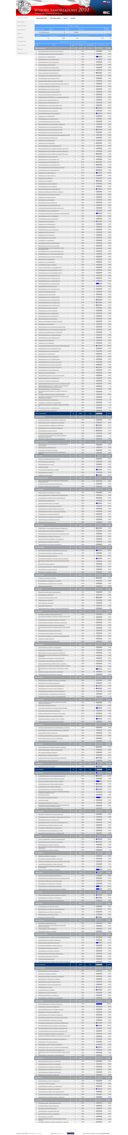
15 (36, 89)
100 (36, 318)
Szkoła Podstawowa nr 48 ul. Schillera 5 (47, 183)
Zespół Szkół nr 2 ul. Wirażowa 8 (46, 324)
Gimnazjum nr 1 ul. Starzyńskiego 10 (47, 197)
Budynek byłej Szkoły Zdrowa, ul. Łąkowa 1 (48, 503)
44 (36, 167)
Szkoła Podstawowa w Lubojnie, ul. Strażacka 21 (49, 647)
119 (36, 370)
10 (36, 75)
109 (36, 343)
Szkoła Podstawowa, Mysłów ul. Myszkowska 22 (49, 984)
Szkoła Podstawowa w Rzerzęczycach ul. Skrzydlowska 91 (52, 511)
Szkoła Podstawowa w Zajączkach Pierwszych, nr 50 (50, 830)
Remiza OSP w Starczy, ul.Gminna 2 (46, 766)
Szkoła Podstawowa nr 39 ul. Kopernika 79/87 (49, 91)
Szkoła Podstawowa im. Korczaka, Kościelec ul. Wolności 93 (52, 757)
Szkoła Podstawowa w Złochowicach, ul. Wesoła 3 (50, 886)
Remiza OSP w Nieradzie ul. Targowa (47, 705)
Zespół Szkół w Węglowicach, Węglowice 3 (48, 948)
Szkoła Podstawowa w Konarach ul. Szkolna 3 (49, 519)
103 (36, 326)
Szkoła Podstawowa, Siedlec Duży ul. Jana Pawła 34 (50, 998)
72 (36, 243)
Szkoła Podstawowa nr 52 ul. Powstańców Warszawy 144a (51, 326)
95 (36, 305)
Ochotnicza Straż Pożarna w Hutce (46, 959)
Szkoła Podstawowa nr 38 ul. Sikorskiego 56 (48, 159)
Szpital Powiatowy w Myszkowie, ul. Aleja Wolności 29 (51, 1055)
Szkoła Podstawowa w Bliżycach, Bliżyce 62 (48, 1074)
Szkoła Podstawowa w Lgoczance (46, 464)
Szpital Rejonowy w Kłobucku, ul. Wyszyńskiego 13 (50, 808)
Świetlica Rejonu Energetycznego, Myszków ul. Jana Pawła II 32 (53, 1047)
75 (36, 251)
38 (36, 151)
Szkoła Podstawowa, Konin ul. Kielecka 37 (48, 760)
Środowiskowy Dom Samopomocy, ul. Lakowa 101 (50, 332)
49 (36, 180)
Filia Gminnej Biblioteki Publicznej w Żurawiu (49, 458)
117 (36, 364)
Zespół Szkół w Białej (43, 800)
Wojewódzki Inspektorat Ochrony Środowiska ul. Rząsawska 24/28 (53, 213)
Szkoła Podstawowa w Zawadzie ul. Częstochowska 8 (50, 516)
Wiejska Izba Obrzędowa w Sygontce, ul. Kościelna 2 (50, 738)
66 (36, 226)
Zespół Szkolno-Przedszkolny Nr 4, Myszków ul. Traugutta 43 (53, 1017)
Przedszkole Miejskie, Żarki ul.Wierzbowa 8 (48, 1105)
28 (36, 124)
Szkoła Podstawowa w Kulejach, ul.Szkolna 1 (48, 950)
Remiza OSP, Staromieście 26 (45, 605)
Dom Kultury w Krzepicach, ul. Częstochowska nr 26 (50, 814)
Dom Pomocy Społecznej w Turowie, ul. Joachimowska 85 (52, 696)
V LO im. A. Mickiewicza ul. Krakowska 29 (48, 67)
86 (36, 280)
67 (36, 229)
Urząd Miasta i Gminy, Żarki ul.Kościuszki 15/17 (49, 1103)
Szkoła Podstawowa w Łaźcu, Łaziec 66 (47, 569)
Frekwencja (20, 49)
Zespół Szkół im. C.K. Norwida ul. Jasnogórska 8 (49, 75)
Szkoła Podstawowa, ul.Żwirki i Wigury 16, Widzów (50, 583)
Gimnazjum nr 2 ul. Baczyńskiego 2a (47, 172)
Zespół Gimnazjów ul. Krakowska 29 (47, 64)
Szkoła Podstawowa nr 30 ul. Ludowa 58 (47, 156)
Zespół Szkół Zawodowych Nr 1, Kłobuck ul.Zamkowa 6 (51, 775)
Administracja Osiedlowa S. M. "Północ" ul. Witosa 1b (50, 191)
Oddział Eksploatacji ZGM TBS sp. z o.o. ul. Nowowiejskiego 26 (53, 97)
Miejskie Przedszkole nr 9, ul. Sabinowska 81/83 (49, 334)
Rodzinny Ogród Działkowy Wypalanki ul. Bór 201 (50, 321)
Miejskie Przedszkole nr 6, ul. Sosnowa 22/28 (49, 283)
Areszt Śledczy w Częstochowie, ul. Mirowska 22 (49, 402)
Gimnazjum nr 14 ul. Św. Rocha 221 (46, 372)
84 (36, 275)
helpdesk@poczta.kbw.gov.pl (35, 1133)
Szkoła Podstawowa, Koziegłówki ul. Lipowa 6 (49, 981)
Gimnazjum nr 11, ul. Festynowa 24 (46, 353)
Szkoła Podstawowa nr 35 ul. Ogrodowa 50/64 (49, 70)
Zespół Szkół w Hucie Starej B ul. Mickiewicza (49, 710)
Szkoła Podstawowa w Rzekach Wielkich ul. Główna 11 (51, 508)
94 (36, 302)
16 (36, 91)
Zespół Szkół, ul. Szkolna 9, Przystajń (47, 923)
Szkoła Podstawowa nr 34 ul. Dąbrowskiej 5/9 (49, 275)
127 (36, 391)
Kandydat (73, 18)
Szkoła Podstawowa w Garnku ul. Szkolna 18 (48, 514)
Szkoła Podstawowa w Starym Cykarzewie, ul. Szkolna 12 (51, 652)
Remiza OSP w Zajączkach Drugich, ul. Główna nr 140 (51, 833)
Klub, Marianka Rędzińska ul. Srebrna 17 (48, 752)
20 (36, 102)
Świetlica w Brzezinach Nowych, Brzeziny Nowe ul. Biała (51, 713)
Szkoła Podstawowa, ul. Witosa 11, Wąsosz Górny (50, 911)
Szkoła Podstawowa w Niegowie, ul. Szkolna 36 (49, 1061)
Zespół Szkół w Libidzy (43, 794)
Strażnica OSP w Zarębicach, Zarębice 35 (48, 732)
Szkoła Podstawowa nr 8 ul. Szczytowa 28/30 (48, 243)
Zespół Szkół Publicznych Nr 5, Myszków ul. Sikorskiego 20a (52, 1028)
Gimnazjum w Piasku (43, 467)
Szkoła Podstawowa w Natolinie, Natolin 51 (48, 850)
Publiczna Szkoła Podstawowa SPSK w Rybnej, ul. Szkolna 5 (52, 663)
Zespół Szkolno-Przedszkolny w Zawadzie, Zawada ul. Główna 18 (53, 636)
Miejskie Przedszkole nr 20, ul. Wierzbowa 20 (49, 302)
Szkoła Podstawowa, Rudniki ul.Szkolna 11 (48, 755)
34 (36, 140)
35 (36, 143)
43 (36, 164)
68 (36, 232)
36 (36, 145)
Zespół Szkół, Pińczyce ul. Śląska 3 (46, 989)
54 (36, 194)
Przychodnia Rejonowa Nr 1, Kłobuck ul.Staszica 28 (50, 789)
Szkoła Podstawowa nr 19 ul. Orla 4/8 (47, 237)
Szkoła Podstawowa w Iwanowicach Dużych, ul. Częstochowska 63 (54, 878)
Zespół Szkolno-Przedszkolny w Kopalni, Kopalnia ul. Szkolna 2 (53, 558)
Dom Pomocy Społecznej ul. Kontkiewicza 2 (48, 380)
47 (36, 175)
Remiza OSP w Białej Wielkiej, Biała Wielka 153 (49, 592)
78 (36, 259)
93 (36, 299)
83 (36, 272)
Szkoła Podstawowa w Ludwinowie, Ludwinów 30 (50, 1066)
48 (36, 178)
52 (36, 189)
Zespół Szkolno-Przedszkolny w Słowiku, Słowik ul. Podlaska (52, 708)
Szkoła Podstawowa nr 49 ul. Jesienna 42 (47, 307)
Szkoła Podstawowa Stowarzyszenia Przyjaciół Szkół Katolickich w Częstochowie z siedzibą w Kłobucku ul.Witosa (53, 805)
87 (36, 283)
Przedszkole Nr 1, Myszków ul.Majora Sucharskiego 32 (51, 1049)
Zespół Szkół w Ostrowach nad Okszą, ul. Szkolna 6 (50, 858)
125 (36, 386)
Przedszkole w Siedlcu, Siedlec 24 (46, 638)
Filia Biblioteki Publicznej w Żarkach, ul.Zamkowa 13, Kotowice (53, 1121)
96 (36, 307)
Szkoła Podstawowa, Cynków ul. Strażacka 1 (48, 971)
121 (36, 375)
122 (36, 378)
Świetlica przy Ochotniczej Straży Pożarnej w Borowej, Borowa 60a (54, 861)
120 (36, 372)
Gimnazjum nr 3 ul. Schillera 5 (45, 178)
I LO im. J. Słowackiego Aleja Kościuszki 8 (48, 72)
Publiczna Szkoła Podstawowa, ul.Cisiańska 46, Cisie (50, 433)
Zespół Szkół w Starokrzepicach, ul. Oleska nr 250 (50, 827)
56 (36, 199)
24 (36, 113)
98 (36, 313)
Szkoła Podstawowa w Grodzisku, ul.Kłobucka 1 (49, 940)
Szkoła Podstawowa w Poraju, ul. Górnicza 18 (49, 1080)
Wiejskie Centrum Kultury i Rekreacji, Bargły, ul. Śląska (51, 718)
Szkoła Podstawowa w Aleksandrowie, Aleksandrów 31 (51, 900)
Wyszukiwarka (20, 21)
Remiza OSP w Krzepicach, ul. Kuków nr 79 (48, 819)
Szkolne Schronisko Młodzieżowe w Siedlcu (48, 469)
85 (36, 278)
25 (36, 116)
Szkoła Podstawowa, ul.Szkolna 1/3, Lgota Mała (49, 580)
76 (36, 253)
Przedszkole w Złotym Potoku (45, 475)
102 (36, 324)
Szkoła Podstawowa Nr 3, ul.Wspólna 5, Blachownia (50, 428)
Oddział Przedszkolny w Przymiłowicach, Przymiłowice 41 (52, 693)
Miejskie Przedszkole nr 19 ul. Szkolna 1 (47, 318)
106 (36, 334)
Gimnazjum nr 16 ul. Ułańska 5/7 (46, 340)
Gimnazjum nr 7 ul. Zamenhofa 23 (46, 259)
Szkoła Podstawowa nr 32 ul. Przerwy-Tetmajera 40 (50, 256)
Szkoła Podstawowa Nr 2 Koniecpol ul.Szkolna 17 (50, 544)
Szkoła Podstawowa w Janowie (45, 472)
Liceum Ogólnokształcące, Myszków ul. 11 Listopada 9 (51, 1033)
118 (36, 367)
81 (36, 267)
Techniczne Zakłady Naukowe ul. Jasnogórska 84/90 (50, 81)
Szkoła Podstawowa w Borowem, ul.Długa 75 (49, 942)
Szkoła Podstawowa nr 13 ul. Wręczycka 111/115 (49, 361)
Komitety (19, 33)
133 (36, 407)
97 (36, 310)
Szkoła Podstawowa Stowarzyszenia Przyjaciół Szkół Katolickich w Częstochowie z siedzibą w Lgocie (53, 792)
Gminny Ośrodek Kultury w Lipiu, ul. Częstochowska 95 (51, 839)
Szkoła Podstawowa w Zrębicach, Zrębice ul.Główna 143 (51, 691)
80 (36, 264)
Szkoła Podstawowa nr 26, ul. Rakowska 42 (48, 313)
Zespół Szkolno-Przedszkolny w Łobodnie (48, 802)
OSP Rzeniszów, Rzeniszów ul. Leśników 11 (48, 995)
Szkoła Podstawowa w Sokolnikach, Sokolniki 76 (49, 1069)
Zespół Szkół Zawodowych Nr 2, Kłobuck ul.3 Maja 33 (51, 778)
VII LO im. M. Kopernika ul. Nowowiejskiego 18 (49, 94)
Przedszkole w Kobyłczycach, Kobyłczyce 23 (49, 641)
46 (36, 172)
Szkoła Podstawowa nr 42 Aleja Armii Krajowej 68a (50, 126)
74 (36, 248)
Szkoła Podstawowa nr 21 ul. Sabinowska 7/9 (48, 337)
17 (36, 94)
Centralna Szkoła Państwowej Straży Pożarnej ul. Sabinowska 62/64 (54, 345)
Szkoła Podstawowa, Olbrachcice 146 (47, 447)
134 (36, 410)
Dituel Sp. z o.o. (61, 1133)
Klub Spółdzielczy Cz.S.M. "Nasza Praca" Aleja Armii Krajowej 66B (54, 135)
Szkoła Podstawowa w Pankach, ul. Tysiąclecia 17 (49, 897)
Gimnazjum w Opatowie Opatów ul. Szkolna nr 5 (49, 875)
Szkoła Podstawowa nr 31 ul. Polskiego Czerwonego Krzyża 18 (53, 151)
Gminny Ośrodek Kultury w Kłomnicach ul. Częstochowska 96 (53, 495)
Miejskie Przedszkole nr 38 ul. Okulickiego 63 (49, 164)
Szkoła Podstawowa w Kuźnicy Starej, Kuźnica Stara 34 (51, 1091)
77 (36, 256)
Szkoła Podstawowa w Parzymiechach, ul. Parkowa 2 (50, 841)
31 (36, 132)
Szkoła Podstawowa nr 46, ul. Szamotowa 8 (48, 356)
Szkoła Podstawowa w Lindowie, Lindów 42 (48, 844)
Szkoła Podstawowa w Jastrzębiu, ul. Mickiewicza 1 (50, 1086)
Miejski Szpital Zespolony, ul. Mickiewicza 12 (49, 389)
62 (36, 216)
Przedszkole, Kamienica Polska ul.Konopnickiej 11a (50, 483)
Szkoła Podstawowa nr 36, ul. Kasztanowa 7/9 (49, 289)
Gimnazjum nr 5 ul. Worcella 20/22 (46, 116)
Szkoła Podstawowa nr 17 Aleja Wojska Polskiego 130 (50, 251)
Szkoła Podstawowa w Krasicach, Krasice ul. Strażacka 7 (51, 625)
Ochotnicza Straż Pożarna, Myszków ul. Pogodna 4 (50, 1020)
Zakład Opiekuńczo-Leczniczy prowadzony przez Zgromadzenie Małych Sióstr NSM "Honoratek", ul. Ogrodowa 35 (53, 386)
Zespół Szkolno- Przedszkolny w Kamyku (48, 797)
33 (36, 137)
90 (36, 291)
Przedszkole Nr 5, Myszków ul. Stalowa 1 (48, 1041)
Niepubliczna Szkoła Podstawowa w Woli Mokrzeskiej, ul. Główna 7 (54, 727)
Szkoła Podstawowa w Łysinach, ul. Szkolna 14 (49, 536)
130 (36, 399)
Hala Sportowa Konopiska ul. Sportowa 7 (48, 555)
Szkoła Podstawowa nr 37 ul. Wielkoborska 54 (49, 359)
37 (36, 148)
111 (36, 348)
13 (36, 83)
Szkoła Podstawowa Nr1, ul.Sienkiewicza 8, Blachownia (51, 422)
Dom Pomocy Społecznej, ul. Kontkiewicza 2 (48, 407)
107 (36, 337)
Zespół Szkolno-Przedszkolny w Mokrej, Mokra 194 (50, 864)
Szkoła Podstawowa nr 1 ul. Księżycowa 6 (48, 118)
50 (36, 183)
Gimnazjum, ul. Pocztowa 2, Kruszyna (47, 578)
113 (36, 353)
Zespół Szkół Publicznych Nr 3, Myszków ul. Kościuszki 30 (52, 1039)
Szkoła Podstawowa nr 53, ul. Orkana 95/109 (48, 297)
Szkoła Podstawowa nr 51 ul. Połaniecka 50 (48, 210)
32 (36, 135)
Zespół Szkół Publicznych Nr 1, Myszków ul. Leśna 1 (50, 1009)
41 (36, 159)
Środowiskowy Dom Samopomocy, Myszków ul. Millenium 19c (53, 1022)
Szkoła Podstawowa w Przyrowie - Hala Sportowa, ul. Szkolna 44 (53, 730)
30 (36, 129)
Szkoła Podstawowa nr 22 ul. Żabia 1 (47, 226)
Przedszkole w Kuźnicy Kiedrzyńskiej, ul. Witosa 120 (50, 671)
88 (36, 286)
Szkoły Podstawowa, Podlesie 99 (46, 603)
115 (36, 359)
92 (36, 297)
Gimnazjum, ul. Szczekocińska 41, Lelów (48, 597)
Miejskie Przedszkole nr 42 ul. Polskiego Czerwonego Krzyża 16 (53, 148)
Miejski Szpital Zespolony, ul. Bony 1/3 (47, 410)
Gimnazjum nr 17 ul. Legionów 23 (46, 232)
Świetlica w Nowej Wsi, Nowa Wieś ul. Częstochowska (51, 721)
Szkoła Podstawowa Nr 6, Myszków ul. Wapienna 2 (50, 1044)
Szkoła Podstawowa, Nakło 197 (45, 600)
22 (36, 108)
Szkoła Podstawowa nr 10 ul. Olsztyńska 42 (48, 229)
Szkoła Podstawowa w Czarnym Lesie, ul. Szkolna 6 (50, 650)
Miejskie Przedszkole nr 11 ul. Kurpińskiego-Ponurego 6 (51, 124)
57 (36, 202)
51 (36, 186)
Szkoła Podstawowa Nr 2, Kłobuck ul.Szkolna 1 (49, 786)
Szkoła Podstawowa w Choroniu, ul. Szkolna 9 (49, 1088)
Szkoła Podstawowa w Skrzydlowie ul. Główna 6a (50, 506)
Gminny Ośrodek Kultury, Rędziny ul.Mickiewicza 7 (50, 749)
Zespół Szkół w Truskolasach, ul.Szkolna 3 (48, 956)
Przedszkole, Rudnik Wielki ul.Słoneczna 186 (49, 486)
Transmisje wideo (21, 41)
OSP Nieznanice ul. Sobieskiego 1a (46, 500)
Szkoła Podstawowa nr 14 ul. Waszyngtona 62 (49, 89)
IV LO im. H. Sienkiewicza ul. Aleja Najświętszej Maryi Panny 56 (53, 83)
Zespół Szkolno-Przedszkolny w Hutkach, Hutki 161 (50, 553)
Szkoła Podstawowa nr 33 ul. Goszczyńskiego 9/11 (50, 105)
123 (36, 380)
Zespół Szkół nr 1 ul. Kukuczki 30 (46, 199)
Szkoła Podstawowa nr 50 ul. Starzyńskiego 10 (49, 194)
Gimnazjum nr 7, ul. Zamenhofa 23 (46, 262)
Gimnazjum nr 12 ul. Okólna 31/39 (46, 140)
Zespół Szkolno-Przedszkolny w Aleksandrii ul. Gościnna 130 (52, 550)
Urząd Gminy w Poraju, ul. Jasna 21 (46, 1083)
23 (36, 110)
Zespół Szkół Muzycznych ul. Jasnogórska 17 (49, 78)
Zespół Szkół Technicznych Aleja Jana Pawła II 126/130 (51, 167)
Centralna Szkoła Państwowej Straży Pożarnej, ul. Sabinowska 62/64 (54, 383)
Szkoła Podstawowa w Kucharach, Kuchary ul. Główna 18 (51, 619)
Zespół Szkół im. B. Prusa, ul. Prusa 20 (47, 264)
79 (36, 262)
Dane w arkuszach (21, 45)
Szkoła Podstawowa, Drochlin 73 (46, 594)
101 (36, 321)
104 (36, 329)
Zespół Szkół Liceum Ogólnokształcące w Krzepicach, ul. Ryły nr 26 (54, 817)
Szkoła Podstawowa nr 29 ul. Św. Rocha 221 (48, 370)
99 (36, 316)
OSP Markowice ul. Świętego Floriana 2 (47, 992)
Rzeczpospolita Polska (41, 18)
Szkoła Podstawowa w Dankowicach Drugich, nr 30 (50, 825)
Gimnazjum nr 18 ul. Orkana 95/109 (46, 291)
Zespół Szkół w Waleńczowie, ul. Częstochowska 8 (50, 880)
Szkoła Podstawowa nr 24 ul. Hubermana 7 (48, 218)
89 (36, 289)
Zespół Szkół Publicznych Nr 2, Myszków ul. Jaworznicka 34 (52, 1025)
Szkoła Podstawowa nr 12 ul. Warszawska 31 (48, 59)
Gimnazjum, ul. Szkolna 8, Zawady (46, 917)
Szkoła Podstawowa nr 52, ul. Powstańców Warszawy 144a (52, 329)
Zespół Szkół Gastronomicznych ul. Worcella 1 (49, 113)
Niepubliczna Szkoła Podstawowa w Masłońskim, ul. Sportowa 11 (53, 1094)
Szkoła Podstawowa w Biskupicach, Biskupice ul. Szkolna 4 (52, 680)
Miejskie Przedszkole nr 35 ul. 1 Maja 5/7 (48, 110)
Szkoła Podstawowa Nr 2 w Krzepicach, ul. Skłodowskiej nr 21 (53, 822)
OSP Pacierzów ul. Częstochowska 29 (47, 522)
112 (36, 351)
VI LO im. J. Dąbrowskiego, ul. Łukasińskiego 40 (50, 267)
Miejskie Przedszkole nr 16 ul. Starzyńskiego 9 (49, 189)
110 (36, 345)
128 (36, 394)
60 (36, 210)
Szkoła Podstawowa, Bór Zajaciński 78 (47, 928)
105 (36, 332)
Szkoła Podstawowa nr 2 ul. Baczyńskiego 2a (48, 170)
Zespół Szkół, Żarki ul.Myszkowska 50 (47, 1108)
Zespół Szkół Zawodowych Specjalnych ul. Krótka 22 (50, 51)
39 (36, 153)
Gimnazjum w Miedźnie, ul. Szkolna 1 (47, 856)
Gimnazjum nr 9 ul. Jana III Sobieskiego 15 (48, 99)
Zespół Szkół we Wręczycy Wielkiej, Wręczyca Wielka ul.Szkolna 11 (54, 937)
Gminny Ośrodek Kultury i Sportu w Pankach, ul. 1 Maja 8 (52, 895)
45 (36, 170)
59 (36, 208)
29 (36, 126)
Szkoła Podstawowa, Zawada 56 (45, 1116)
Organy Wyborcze (21, 29)
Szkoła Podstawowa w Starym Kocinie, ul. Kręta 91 (50, 674)
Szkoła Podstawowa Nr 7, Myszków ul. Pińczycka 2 (50, 1004)
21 (36, 105)
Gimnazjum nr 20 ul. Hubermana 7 (46, 221)
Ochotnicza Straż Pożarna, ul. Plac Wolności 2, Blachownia (52, 419)
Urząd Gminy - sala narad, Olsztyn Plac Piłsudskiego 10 (51, 685)
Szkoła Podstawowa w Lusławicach (46, 461)
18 (36, 97)
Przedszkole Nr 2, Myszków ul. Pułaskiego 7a (49, 1006)
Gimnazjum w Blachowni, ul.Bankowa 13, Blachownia (51, 425)
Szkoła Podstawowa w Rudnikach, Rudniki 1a (49, 541)
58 (36, 205)
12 (36, 81)
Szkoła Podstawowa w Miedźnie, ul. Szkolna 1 (49, 869)
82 (36, 270)
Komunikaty (20, 37)
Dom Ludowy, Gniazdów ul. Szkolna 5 (47, 973)
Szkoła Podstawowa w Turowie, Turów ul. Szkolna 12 (51, 688)
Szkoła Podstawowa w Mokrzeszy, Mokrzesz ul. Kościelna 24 (52, 622)
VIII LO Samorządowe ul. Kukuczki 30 (47, 202)
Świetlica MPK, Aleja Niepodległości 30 (47, 286)
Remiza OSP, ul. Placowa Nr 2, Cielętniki (47, 450)
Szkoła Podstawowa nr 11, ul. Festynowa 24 (48, 351)
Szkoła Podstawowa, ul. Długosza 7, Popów (48, 906)
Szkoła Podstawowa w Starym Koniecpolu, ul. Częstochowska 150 (53, 533)
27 (36, 121)
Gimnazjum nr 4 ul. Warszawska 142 (46, 56)
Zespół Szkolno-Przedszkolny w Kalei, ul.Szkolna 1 (50, 945)
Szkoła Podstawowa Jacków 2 (45, 586)
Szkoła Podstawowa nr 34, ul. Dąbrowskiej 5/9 (49, 278)
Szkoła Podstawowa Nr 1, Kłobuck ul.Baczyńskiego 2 (50, 784)
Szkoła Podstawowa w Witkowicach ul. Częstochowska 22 (51, 497)
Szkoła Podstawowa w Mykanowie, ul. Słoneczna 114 (50, 660)
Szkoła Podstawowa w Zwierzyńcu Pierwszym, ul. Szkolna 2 (52, 889)
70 (36, 237)
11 (36, 78)
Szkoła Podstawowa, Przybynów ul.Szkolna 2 (49, 1113)
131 (36, 402)
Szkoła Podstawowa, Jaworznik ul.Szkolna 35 (49, 1111)
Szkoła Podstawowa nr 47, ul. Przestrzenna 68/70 (49, 348)
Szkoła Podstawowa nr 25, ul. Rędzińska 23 (48, 216)
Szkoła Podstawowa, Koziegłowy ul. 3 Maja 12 (49, 979)
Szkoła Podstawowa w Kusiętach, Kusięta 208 (49, 683)
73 (36, 245)
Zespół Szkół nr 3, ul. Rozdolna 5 (46, 240)
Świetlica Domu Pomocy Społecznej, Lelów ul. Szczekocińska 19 (53, 608)
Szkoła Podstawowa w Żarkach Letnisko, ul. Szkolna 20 (51, 1097)
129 (36, 397)
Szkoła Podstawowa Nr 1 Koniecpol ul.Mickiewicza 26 (51, 530)
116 (36, 361)
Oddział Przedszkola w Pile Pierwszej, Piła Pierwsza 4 (50, 953)
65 (36, 224)
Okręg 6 (66, 18)
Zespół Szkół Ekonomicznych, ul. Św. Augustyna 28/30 (51, 375)
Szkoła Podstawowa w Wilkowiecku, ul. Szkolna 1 (50, 883)
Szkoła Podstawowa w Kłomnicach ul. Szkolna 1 (49, 492)
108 (36, 340)
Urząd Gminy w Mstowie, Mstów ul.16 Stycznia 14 (50, 614)
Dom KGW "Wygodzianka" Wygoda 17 (47, 572)
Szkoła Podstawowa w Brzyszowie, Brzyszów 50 (49, 630)
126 (36, 389)
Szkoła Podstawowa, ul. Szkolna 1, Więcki (48, 914)
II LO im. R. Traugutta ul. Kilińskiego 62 (48, 137)
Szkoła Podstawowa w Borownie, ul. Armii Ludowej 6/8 (51, 658)
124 (36, 383)
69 (36, 235)
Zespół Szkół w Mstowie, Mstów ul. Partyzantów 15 (50, 633)
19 (36, 99)
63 (36, 218)
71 (36, 240)
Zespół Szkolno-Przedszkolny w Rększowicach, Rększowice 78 (53, 566)
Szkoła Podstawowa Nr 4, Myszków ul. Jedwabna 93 (50, 1014)
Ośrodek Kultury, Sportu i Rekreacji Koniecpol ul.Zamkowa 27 (53, 528)
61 (36, 213)
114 (36, 356)
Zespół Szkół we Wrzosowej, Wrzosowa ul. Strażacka (50, 716)
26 (36, 118)
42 (36, 162)
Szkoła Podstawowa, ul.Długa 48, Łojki (47, 430)
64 (36, 221)
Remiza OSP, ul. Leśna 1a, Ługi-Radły (47, 931)
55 (36, 197)
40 (36, 156)
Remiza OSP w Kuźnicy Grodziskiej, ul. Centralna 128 (51, 539)
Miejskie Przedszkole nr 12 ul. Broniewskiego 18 (49, 145)
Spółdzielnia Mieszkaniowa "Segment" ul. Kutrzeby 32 (51, 208)
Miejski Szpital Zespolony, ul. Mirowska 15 (48, 399)
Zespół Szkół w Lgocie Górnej (45, 987)
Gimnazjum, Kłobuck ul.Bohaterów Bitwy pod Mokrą (50, 781)
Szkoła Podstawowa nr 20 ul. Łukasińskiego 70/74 (50, 270)
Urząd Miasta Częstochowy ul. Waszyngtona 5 (49, 86)
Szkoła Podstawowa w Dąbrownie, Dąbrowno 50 (49, 1072)
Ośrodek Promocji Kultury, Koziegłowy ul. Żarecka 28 (51, 976)
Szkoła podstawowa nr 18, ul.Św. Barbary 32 (48, 378)
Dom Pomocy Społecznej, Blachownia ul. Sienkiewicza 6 (51, 438)
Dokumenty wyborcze (22, 53)
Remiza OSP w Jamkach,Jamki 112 (46, 563)
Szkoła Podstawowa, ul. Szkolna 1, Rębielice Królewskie (51, 909)
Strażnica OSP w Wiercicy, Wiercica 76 (47, 741)
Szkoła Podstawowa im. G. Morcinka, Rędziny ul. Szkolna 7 (52, 747)
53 (36, 191)
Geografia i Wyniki (21, 25)
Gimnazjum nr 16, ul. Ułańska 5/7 (46, 343)
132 (36, 405)
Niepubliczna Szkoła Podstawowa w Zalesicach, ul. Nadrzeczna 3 (53, 735)
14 (36, 86)
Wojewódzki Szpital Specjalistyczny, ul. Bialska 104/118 (51, 394)
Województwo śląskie (55, 18)
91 (36, 294)
